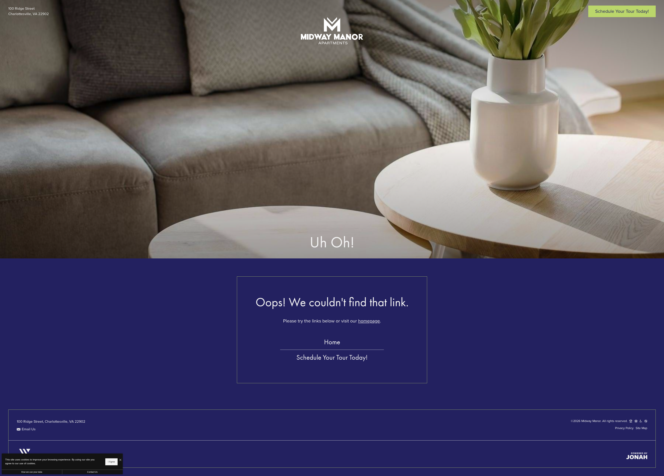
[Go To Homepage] (332, 30)
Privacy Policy (624, 428)
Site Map (641, 428)
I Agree (111, 461)
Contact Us (92, 472)
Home (332, 342)
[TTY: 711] (630, 421)
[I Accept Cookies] (120, 459)
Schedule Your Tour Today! (332, 357)
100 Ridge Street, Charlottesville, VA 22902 (51, 421)
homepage (369, 320)
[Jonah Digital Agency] (636, 455)
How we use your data (31, 472)
